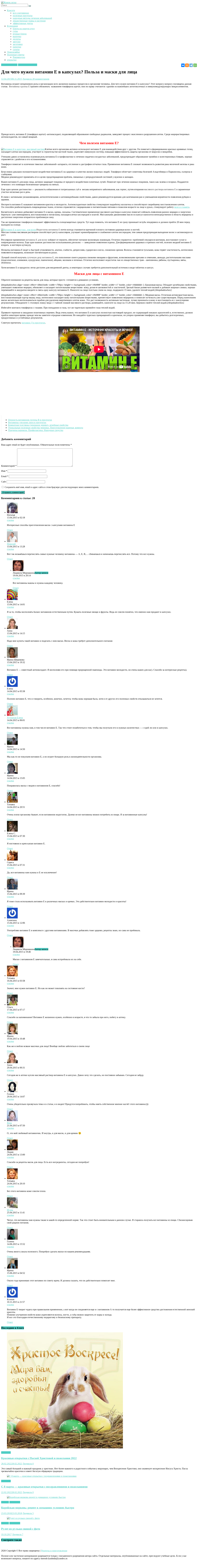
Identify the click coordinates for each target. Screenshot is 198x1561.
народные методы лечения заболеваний (32, 18)
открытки (12, 60)
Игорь (10, 1210)
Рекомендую (19, 57)
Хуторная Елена (15, 717)
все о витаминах (21, 13)
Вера (9, 1123)
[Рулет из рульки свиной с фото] (23, 1518)
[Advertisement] (88, 110)
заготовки (18, 44)
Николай (11, 544)
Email (4, 476)
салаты (16, 49)
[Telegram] (191, 65)
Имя (4, 471)
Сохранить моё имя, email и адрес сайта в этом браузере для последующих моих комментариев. (52, 487)
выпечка (17, 36)
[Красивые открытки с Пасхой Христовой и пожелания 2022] (65, 1447)
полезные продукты (22, 15)
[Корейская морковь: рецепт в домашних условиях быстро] (36, 1497)
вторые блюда (20, 34)
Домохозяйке (13, 52)
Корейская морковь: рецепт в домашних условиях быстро (37, 1507)
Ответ (10, 530)
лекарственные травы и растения (29, 21)
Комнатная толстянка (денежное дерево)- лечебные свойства (38, 425)
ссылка (10, 520)
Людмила (27, 79)
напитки (17, 47)
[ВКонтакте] (183, 65)
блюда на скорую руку (24, 28)
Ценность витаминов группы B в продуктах (30, 420)
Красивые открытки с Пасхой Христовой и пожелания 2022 (39, 1458)
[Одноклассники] (187, 65)
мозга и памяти (181, 207)
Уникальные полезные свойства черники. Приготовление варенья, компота (45, 427)
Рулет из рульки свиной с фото (20, 1528)
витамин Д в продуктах (33, 322)
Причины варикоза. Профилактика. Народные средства (35, 430)
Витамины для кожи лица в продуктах (27, 422)
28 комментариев (40, 79)
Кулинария (12, 26)
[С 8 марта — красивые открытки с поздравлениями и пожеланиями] (42, 1476)
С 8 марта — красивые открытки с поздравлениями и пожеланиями (44, 1486)
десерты (17, 39)
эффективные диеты (23, 23)
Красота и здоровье (27, 65)
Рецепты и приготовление (54, 1550)
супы (15, 31)
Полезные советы (15, 54)
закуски (16, 41)
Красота (11, 10)
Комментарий (9, 466)
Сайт (3, 481)
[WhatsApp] (195, 65)
